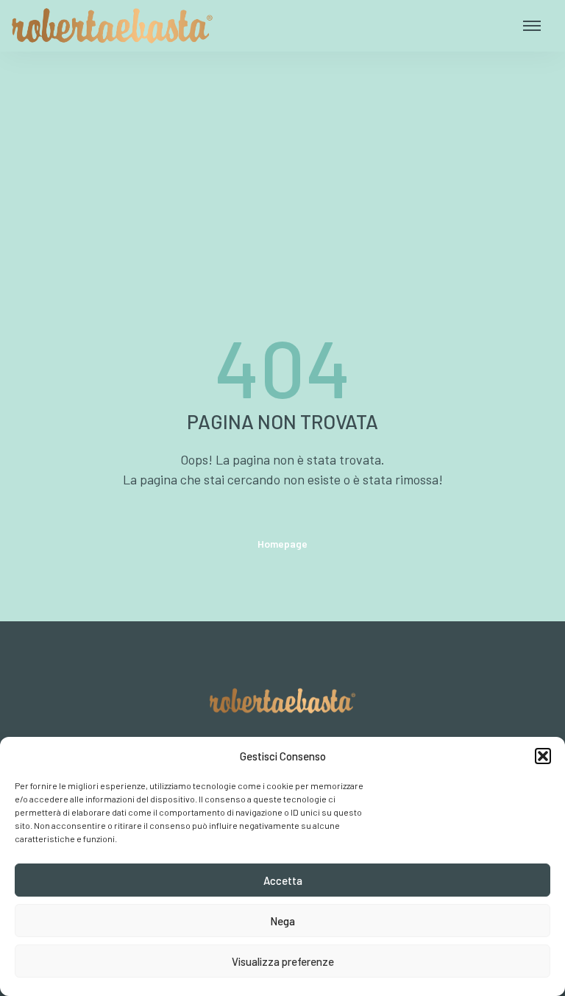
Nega (282, 921)
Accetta (282, 880)
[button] (543, 756)
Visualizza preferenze (283, 961)
